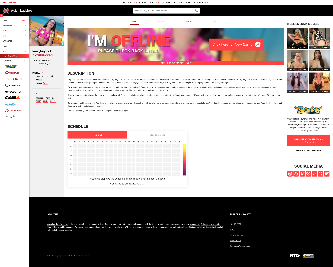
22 (41, 80)
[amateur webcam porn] (14, 91)
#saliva (53, 101)
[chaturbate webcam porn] (14, 66)
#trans (45, 101)
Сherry (56, 227)
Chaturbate (195, 224)
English (48, 63)
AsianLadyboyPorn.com (57, 224)
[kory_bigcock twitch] (302, 174)
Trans (45, 83)
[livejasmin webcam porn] (14, 79)
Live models (129, 3)
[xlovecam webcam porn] (14, 110)
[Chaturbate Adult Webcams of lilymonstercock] (319, 83)
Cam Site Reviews (182, 3)
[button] (97, 135)
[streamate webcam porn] (14, 85)
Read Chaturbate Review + (308, 150)
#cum (38, 101)
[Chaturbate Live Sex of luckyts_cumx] (319, 60)
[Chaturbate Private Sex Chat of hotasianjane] (297, 38)
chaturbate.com (121, 111)
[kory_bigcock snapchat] (296, 174)
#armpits (50, 98)
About (189, 21)
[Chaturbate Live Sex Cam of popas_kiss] (319, 38)
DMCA (232, 229)
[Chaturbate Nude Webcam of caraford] (297, 83)
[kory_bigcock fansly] (308, 174)
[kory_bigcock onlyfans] (326, 174)
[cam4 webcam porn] (14, 98)
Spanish (40, 63)
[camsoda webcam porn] (14, 104)
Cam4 (49, 227)
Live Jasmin (214, 224)
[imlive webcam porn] (14, 116)
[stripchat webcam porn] (14, 73)
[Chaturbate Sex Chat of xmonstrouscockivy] (297, 60)
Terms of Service (236, 235)
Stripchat (205, 224)
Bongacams (68, 227)
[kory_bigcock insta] (290, 174)
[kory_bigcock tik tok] (314, 174)
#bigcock (40, 98)
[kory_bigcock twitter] (320, 174)
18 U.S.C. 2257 (235, 224)
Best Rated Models (148, 3)
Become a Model (202, 3)
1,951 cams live (10, 3)
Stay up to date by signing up (176, 63)
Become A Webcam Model (240, 246)
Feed (134, 21)
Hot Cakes (165, 3)
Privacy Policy (235, 240)
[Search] (197, 10)
